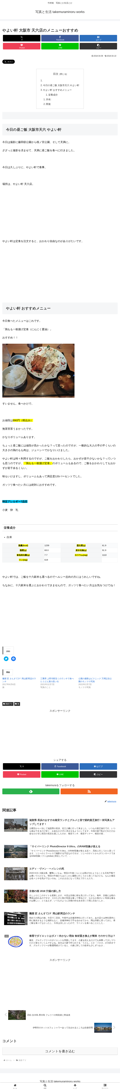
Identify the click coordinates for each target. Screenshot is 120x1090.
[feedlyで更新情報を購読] (30, 791)
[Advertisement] (27, 277)
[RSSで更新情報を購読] (89, 791)
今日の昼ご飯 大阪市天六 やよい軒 (61, 85)
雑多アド (9, 704)
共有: (48, 99)
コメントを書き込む (60, 1051)
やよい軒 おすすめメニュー (57, 90)
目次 (55, 73)
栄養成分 (53, 94)
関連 (48, 104)
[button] (98, 46)
